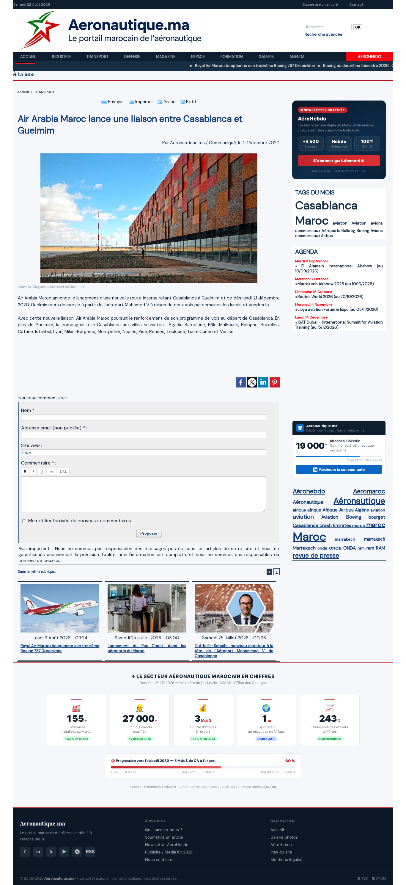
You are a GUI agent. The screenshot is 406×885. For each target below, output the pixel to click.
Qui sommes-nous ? (163, 829)
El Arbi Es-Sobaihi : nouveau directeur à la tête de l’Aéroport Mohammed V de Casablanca (234, 650)
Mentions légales (286, 859)
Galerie (267, 56)
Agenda (297, 56)
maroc (358, 525)
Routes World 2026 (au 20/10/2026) (330, 296)
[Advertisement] (149, 358)
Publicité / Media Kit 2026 (169, 852)
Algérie (362, 510)
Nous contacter (159, 859)
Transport (97, 56)
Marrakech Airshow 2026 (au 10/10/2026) (336, 283)
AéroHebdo (281, 844)
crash (326, 525)
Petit (190, 102)
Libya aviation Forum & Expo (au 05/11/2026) (338, 309)
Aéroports (331, 230)
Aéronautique (308, 502)
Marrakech (304, 548)
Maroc (311, 220)
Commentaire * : (38, 463)
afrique (299, 510)
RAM (380, 548)
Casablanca (326, 205)
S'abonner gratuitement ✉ (338, 160)
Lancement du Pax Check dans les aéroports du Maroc (147, 648)
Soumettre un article (320, 4)
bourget (377, 517)
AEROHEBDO (369, 56)
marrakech (345, 539)
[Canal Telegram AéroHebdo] (77, 852)
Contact (356, 4)
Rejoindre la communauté (342, 469)
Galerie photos (284, 837)
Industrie (62, 56)
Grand (169, 102)
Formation (232, 56)
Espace (198, 56)
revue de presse (316, 555)
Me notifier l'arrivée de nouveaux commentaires (79, 520)
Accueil (28, 56)
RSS (90, 851)
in (38, 851)
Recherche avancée (323, 34)
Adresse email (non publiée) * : (54, 428)
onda (322, 548)
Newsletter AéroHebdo (166, 844)
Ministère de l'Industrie (160, 786)
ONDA (349, 548)
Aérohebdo (309, 491)
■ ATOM (379, 878)
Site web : (31, 445)
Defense (132, 56)
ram (361, 548)
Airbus (327, 235)
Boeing (363, 230)
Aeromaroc (369, 491)
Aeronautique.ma (264, 786)
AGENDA (306, 251)
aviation (340, 223)
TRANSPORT (44, 92)
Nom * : (29, 410)
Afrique (330, 510)
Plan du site (281, 852)
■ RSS (362, 878)
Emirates (342, 525)
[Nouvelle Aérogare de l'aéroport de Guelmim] (148, 154)
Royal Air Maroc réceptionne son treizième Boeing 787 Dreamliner (226, 65)
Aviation (359, 223)
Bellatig (348, 230)
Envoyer (115, 102)
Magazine (166, 56)
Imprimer (143, 102)
